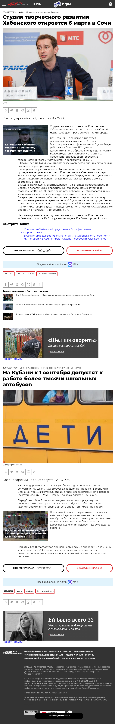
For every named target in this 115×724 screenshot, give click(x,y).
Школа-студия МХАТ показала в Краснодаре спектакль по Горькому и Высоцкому (54, 314)
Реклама (67, 652)
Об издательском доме (35, 652)
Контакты (89, 655)
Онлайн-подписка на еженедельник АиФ (43, 655)
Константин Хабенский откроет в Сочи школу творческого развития (48, 305)
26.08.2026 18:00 (10, 368)
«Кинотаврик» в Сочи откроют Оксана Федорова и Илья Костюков (65, 238)
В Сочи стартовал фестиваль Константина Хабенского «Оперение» (66, 235)
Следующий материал (59, 716)
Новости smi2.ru (13, 358)
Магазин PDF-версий (83, 652)
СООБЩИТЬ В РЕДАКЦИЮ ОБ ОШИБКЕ (78, 658)
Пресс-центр (55, 652)
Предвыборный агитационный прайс (42, 658)
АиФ (20, 465)
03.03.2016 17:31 (9, 12)
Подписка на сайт (74, 655)
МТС (5, 103)
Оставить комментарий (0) (89, 251)
